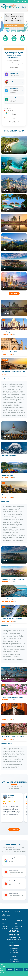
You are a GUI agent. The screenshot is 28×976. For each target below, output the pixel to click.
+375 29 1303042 (21, 1)
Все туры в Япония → (6, 743)
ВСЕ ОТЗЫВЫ (14, 829)
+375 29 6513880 (14, 961)
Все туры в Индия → (6, 378)
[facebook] (10, 931)
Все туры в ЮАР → (6, 625)
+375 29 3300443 (14, 952)
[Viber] (15, 931)
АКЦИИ (16, 915)
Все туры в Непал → (6, 501)
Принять (10, 969)
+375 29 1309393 (14, 937)
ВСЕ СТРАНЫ (14, 293)
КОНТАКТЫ (17, 911)
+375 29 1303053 (14, 935)
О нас (16, 923)
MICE (3, 923)
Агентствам (5, 919)
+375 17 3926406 (14, 959)
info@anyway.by (14, 942)
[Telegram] (18, 931)
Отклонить (19, 969)
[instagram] (13, 931)
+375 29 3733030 (14, 948)
